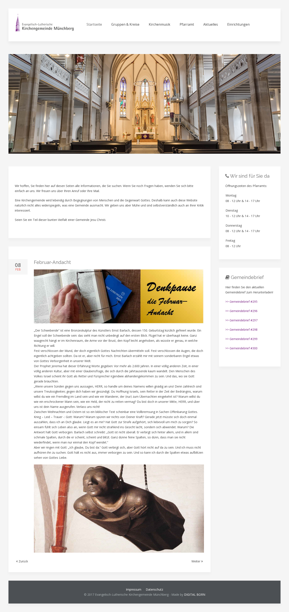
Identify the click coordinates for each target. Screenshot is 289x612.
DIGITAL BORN (194, 594)
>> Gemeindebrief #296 (241, 311)
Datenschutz (154, 589)
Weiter (196, 561)
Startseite (94, 24)
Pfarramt (187, 24)
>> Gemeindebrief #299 (241, 339)
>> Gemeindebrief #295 (241, 302)
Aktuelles (210, 24)
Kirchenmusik (159, 24)
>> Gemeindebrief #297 (241, 320)
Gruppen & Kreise (125, 24)
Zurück (23, 561)
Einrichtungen (238, 24)
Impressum (133, 589)
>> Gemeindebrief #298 (241, 330)
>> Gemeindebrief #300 (241, 348)
